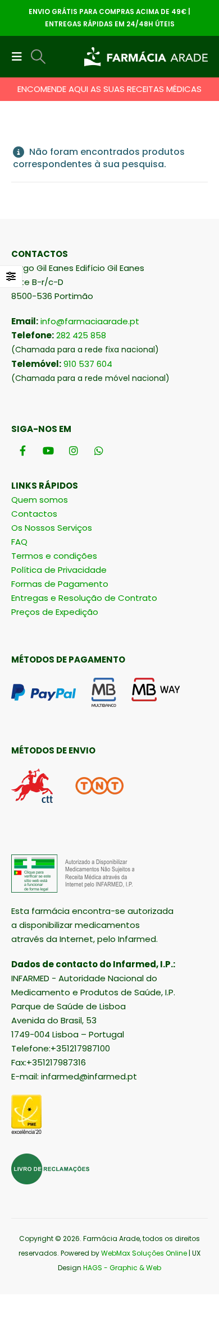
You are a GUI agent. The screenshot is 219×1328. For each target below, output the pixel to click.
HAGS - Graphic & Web (122, 1267)
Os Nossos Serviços (51, 528)
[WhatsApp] (98, 450)
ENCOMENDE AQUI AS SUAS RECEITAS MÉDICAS (109, 89)
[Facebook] (22, 450)
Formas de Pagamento (59, 584)
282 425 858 (81, 335)
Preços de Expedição (54, 612)
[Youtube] (48, 450)
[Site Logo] (146, 57)
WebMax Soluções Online (144, 1253)
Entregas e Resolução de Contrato (84, 598)
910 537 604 (87, 364)
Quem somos (39, 500)
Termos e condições (54, 556)
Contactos (34, 514)
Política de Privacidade (59, 570)
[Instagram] (73, 450)
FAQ (19, 542)
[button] (20, 56)
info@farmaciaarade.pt (89, 321)
